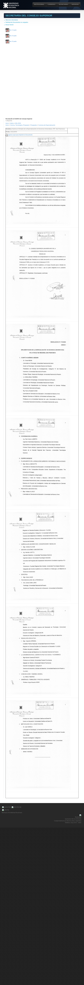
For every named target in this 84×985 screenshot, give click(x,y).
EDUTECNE (17, 807)
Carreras (51, 4)
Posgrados (34, 125)
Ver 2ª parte (13, 36)
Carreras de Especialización (46, 125)
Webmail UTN (6, 812)
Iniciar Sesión (9, 25)
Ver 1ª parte (13, 30)
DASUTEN (7, 807)
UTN (11, 5)
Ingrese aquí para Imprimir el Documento (20, 135)
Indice (12, 123)
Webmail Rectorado (16, 812)
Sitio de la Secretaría (11, 20)
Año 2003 (18, 123)
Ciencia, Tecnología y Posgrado (19, 125)
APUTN (6, 810)
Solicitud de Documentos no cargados (16, 22)
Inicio (7, 123)
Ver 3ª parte (13, 41)
